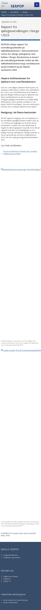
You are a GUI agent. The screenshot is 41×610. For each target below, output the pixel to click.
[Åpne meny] (36, 4)
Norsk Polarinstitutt (10, 602)
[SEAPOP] (5, 5)
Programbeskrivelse (10, 555)
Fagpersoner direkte (10, 576)
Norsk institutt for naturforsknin (15, 600)
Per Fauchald (30, 533)
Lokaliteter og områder (11, 557)
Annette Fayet (18, 533)
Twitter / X (7, 581)
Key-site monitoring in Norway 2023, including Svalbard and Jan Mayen (20, 152)
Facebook (6, 579)
